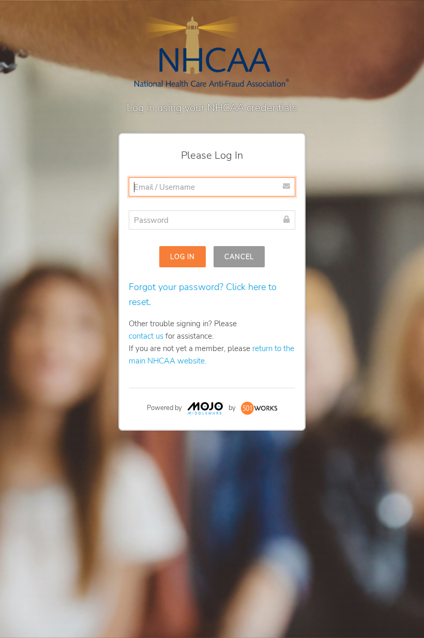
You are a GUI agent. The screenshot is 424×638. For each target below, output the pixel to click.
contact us (146, 336)
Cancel (239, 257)
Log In (182, 257)
